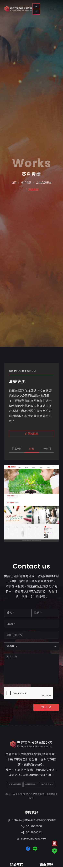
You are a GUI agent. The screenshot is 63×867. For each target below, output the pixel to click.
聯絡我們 (36, 6)
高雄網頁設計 (31, 784)
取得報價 (36, 12)
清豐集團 (33, 190)
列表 (31, 448)
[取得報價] (54, 844)
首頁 (14, 182)
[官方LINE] (54, 851)
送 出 (44, 707)
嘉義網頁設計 (47, 784)
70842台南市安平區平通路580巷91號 (33, 820)
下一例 (45, 448)
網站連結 (32, 433)
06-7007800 (33, 826)
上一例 (17, 448)
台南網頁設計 (15, 784)
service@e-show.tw (33, 838)
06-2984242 (33, 832)
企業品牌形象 (43, 182)
